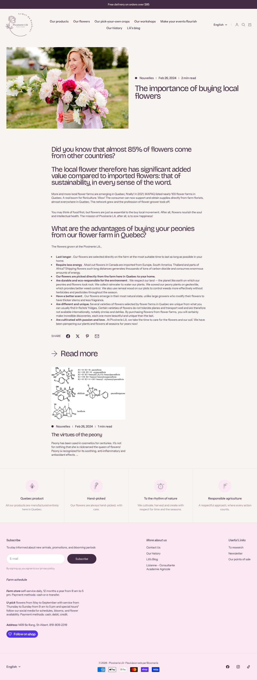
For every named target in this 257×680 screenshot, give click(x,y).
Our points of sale (239, 559)
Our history (114, 28)
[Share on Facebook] (68, 336)
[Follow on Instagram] (238, 667)
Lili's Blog (152, 559)
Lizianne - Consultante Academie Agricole (160, 567)
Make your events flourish (178, 21)
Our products (59, 21)
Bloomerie (152, 662)
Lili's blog (133, 28)
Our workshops (145, 21)
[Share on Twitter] (77, 336)
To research (235, 547)
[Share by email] (97, 336)
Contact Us (153, 547)
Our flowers (81, 21)
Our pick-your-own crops (112, 21)
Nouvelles (147, 78)
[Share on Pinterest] (87, 336)
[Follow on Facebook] (228, 667)
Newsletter (235, 553)
